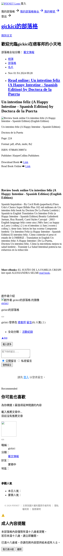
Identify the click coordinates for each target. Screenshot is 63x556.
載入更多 (7, 344)
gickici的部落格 (19, 26)
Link (25, 162)
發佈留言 (7, 365)
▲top (4, 337)
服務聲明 (36, 509)
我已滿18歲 (8, 549)
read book (44, 272)
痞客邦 (22, 322)
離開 (19, 549)
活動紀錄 (27, 331)
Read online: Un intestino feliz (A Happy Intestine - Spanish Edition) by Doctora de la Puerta (34, 87)
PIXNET (15, 505)
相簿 (10, 59)
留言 (29, 322)
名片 (10, 67)
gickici (4, 303)
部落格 (12, 63)
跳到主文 (6, 35)
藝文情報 (29, 52)
